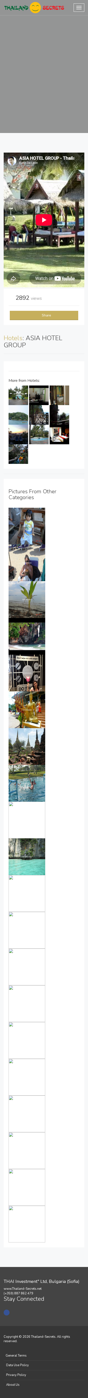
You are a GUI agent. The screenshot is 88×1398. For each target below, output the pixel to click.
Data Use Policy (17, 1365)
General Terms (16, 1355)
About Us (13, 1385)
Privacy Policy (16, 1375)
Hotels (13, 338)
